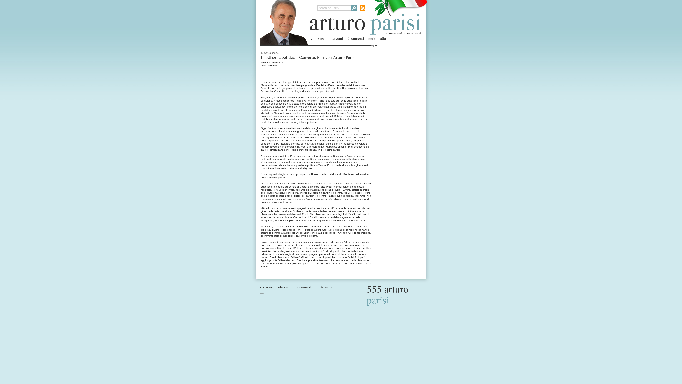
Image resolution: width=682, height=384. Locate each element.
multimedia (377, 38)
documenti (355, 38)
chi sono (317, 38)
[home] (283, 22)
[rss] (362, 8)
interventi (335, 38)
